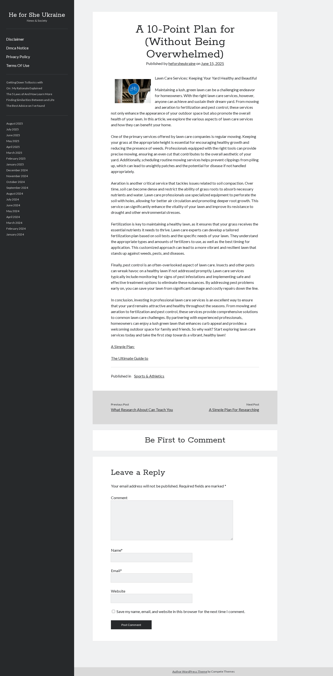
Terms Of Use (17, 65)
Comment (119, 497)
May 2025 (12, 141)
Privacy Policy (18, 56)
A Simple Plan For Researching (234, 409)
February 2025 (16, 158)
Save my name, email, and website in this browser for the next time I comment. (181, 611)
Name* (117, 550)
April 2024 (13, 217)
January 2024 (15, 234)
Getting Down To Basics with (24, 82)
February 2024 (16, 228)
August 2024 (14, 193)
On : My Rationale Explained (24, 88)
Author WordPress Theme (189, 671)
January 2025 (15, 164)
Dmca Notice (17, 47)
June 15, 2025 (212, 63)
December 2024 (17, 170)
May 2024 (12, 211)
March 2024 (14, 223)
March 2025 (14, 152)
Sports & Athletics (149, 376)
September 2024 (17, 187)
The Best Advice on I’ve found (25, 106)
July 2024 (12, 199)
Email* (116, 570)
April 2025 (13, 147)
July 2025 (12, 129)
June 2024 (13, 205)
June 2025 (13, 135)
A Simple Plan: (123, 346)
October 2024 (15, 182)
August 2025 (14, 123)
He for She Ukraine (37, 15)
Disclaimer (15, 39)
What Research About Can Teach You (142, 409)
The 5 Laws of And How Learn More (29, 94)
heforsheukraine (182, 63)
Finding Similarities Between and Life (30, 100)
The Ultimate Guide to (129, 358)
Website (118, 591)
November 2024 (17, 176)
